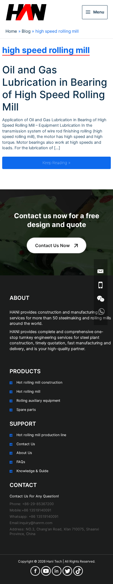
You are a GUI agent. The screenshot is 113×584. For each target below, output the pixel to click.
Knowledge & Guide (32, 471)
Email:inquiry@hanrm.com (31, 523)
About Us (24, 453)
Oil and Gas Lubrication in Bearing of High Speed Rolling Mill (54, 88)
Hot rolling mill (28, 391)
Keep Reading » (76, 162)
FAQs (20, 462)
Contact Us (25, 444)
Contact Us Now (52, 245)
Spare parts (26, 410)
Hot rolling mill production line (41, 435)
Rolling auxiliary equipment (38, 400)
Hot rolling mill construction (39, 382)
